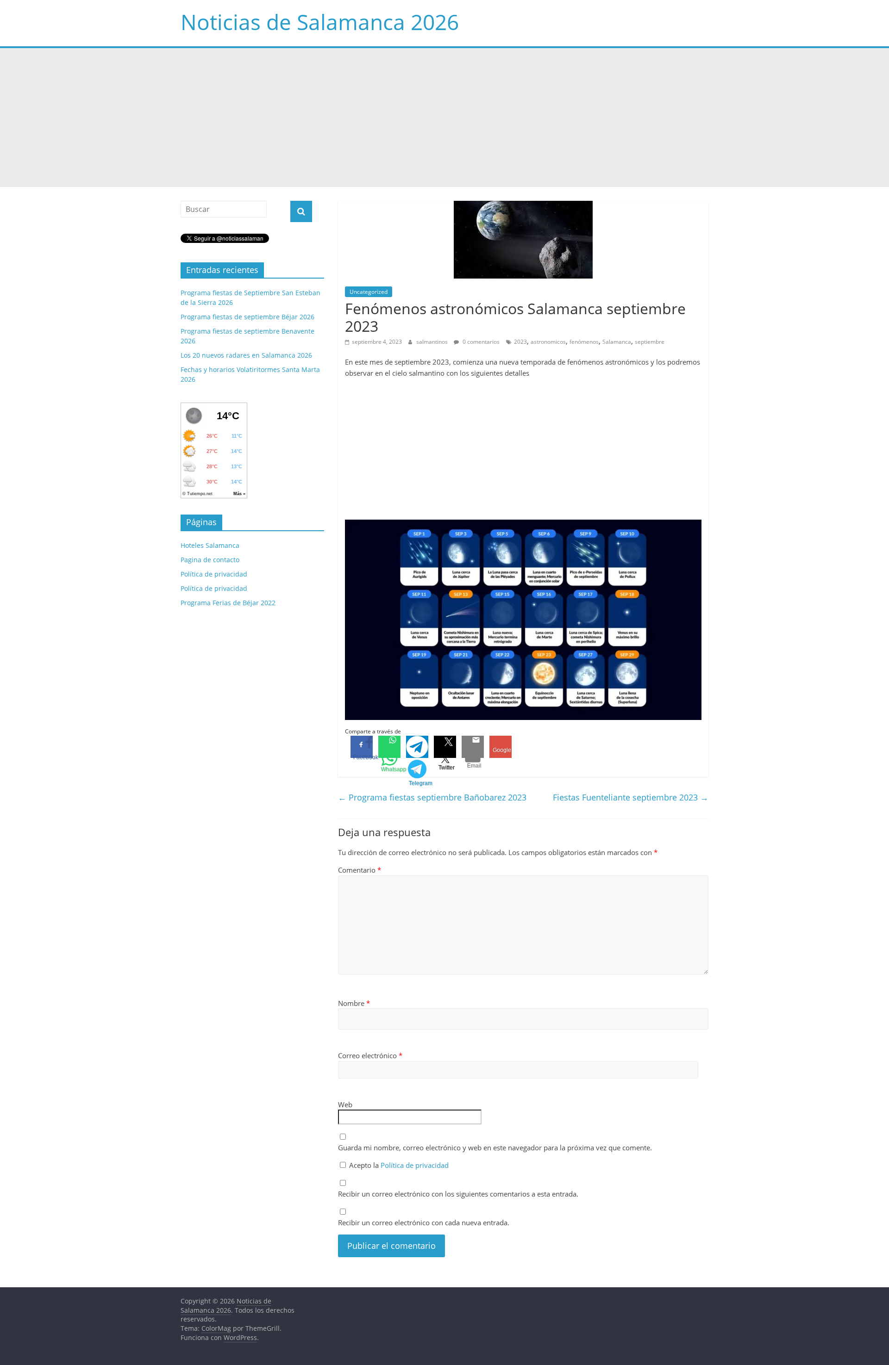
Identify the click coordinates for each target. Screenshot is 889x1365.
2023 (520, 342)
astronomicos (548, 342)
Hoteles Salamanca (210, 545)
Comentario (359, 870)
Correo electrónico (370, 1055)
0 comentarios (480, 342)
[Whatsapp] (389, 747)
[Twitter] (445, 747)
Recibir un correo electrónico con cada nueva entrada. (423, 1222)
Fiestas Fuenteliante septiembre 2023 (630, 797)
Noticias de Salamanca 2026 (320, 21)
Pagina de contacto (210, 559)
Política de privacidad (415, 1165)
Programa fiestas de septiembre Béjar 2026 (247, 316)
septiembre (649, 342)
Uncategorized (369, 292)
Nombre (354, 1003)
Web (345, 1104)
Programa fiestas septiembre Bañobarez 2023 (432, 797)
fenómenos (584, 342)
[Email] (473, 747)
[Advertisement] (444, 117)
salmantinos (432, 342)
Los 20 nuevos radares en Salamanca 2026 (246, 355)
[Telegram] (417, 747)
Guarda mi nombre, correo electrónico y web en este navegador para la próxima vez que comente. (495, 1147)
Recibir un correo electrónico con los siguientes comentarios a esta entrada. (458, 1193)
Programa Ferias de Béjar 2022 (228, 602)
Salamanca (616, 342)
